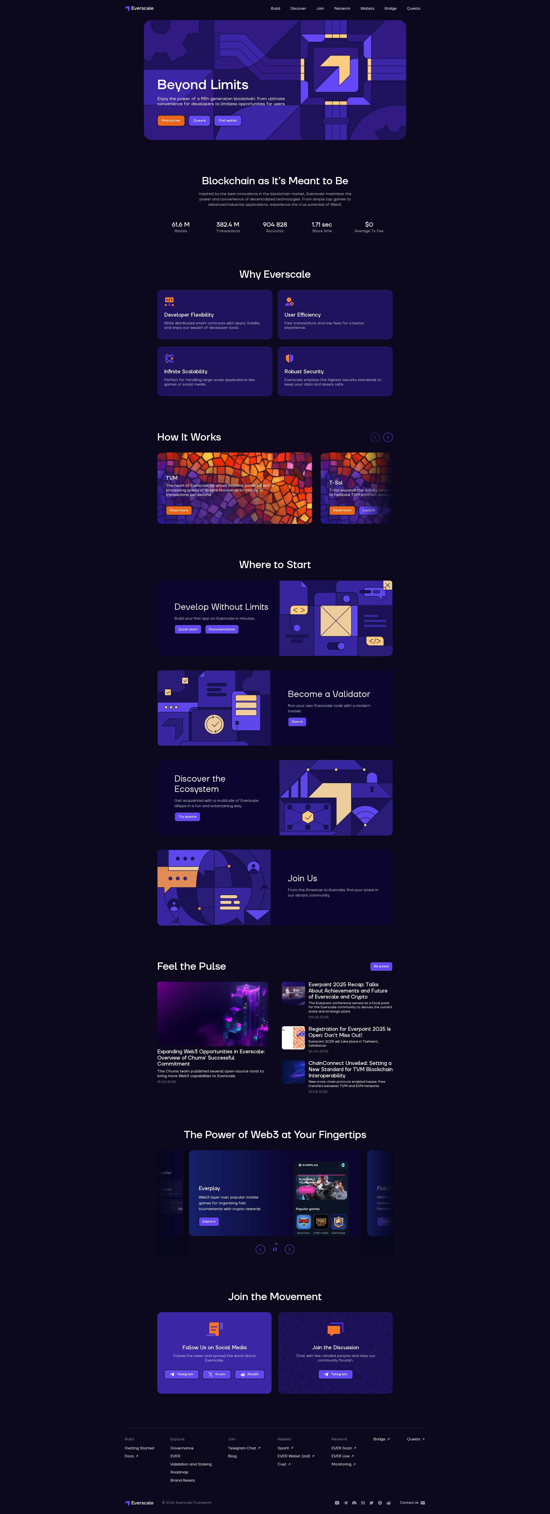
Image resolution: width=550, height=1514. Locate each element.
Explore (209, 1221)
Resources (171, 120)
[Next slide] (388, 437)
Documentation (222, 629)
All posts (381, 966)
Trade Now (390, 1221)
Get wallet (228, 120)
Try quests (187, 816)
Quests (413, 8)
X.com (220, 1374)
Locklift (369, 510)
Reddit (253, 1374)
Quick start (188, 629)
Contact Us (409, 1502)
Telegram (185, 1374)
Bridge (391, 8)
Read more (179, 510)
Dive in (297, 722)
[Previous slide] (375, 437)
